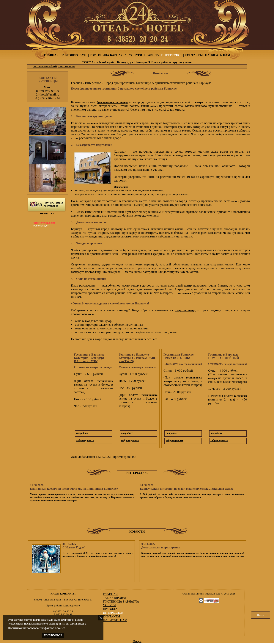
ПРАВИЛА (151, 55)
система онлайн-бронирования (54, 66)
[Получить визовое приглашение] (46, 205)
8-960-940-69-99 (47, 91)
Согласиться (53, 635)
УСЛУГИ (135, 55)
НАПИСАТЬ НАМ (217, 55)
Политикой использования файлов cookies (36, 628)
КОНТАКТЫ (194, 55)
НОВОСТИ (137, 531)
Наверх (260, 615)
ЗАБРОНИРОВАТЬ (74, 55)
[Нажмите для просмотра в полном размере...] (92, 182)
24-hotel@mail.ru (47, 94)
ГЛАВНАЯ (51, 55)
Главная (76, 83)
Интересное (93, 83)
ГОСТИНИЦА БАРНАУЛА (108, 55)
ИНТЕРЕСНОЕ (171, 55)
